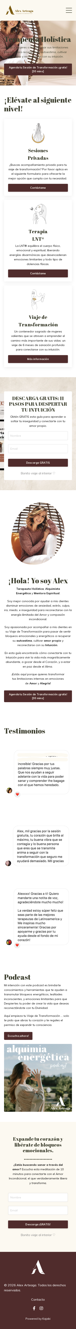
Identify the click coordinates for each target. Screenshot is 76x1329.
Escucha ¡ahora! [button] (18, 1035)
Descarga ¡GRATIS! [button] (37, 1224)
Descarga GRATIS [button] (38, 462)
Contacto (38, 1299)
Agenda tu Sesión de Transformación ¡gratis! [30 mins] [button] (38, 69)
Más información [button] (38, 359)
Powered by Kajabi (38, 1318)
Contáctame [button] (38, 187)
